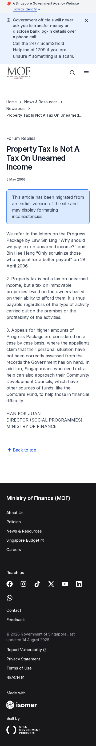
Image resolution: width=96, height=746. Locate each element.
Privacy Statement (23, 658)
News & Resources (41, 102)
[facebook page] (9, 584)
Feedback (15, 619)
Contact (13, 610)
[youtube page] (65, 584)
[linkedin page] (79, 584)
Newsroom (15, 108)
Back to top (24, 450)
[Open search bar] (72, 72)
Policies (13, 521)
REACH (13, 677)
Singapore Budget (22, 540)
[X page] (51, 584)
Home (11, 102)
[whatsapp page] (9, 598)
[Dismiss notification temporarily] (86, 20)
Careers (13, 549)
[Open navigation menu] (86, 72)
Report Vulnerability (24, 649)
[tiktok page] (37, 584)
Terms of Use (19, 668)
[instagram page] (23, 584)
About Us (14, 512)
